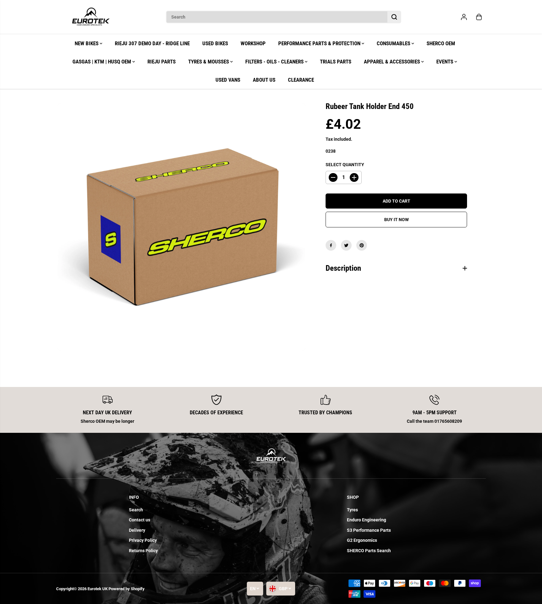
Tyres (352, 509)
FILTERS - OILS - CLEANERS (275, 61)
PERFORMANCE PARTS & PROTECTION (320, 43)
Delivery (137, 530)
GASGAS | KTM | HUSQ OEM (102, 61)
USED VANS (227, 80)
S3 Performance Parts (369, 530)
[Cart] (479, 17)
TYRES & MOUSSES (209, 61)
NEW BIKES (87, 43)
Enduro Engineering (366, 519)
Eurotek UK (98, 588)
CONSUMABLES (394, 43)
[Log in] (464, 17)
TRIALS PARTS (335, 61)
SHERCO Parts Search (369, 550)
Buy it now (396, 219)
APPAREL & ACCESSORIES (392, 61)
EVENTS (445, 61)
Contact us (139, 519)
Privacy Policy (143, 540)
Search (136, 509)
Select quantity (345, 164)
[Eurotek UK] (90, 17)
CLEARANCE (301, 80)
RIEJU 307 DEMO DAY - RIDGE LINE (152, 43)
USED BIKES (215, 43)
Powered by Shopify (127, 588)
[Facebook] (331, 245)
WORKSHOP (253, 43)
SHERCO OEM (441, 43)
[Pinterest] (361, 245)
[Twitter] (346, 245)
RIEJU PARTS (161, 61)
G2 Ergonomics (362, 540)
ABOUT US (264, 80)
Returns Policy (143, 550)
